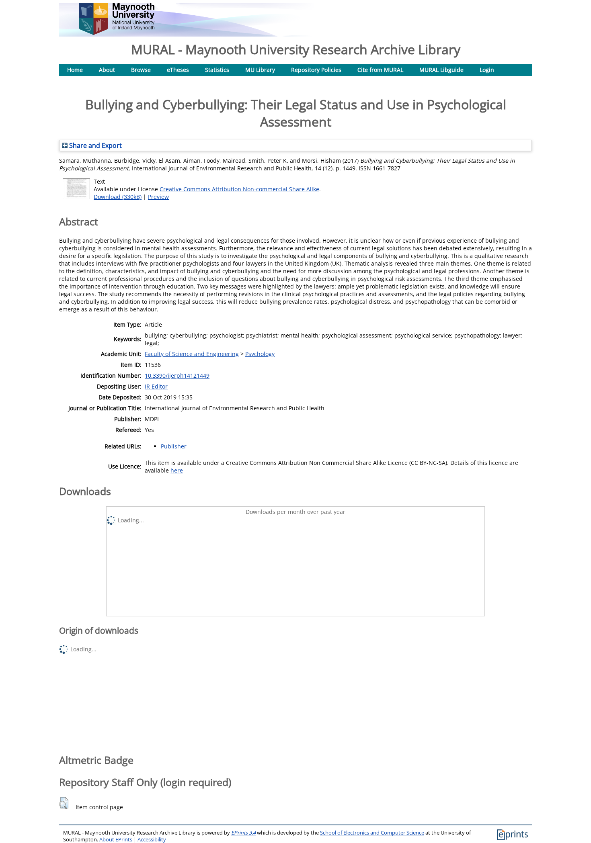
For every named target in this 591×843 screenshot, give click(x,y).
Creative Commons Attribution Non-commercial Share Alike (239, 189)
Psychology (260, 354)
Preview (158, 197)
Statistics (217, 70)
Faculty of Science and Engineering (192, 354)
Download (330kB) (118, 197)
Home (75, 70)
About (107, 70)
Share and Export (95, 145)
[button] (63, 803)
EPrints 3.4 (243, 832)
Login (487, 70)
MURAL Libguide (441, 70)
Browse (141, 70)
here (176, 470)
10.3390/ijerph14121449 (177, 375)
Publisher (174, 446)
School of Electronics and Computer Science (372, 832)
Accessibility (151, 839)
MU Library (260, 70)
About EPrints (115, 839)
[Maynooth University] (116, 33)
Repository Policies (316, 70)
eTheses (178, 70)
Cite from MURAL (380, 70)
